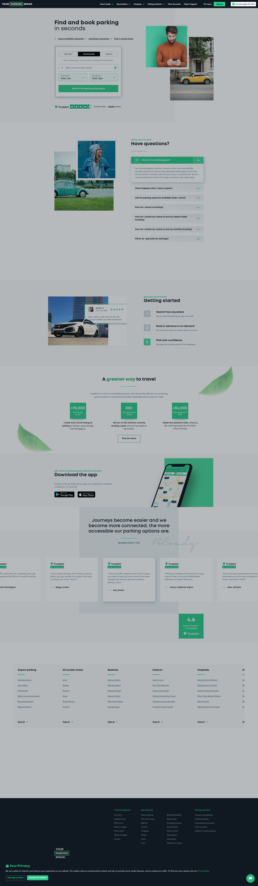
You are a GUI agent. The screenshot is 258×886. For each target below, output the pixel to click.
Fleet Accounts (174, 4)
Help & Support (190, 4)
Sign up (219, 4)
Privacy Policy (203, 871)
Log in (209, 4)
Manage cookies (15, 877)
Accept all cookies (37, 877)
